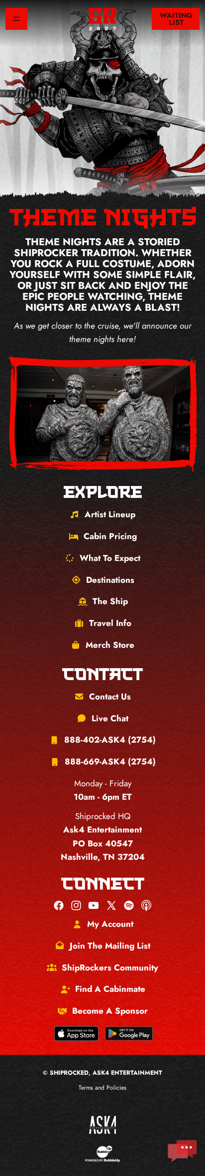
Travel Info (110, 623)
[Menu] (16, 19)
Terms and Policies (102, 1087)
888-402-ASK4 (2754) (110, 740)
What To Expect (110, 558)
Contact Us (110, 696)
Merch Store (110, 645)
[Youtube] (94, 905)
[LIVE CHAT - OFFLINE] (182, 1151)
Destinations (110, 580)
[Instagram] (76, 905)
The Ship (110, 601)
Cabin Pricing (110, 536)
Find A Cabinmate (110, 989)
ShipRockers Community (110, 967)
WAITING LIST (176, 18)
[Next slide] (179, 414)
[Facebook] (59, 905)
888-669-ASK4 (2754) (110, 761)
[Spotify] (129, 905)
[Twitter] (111, 905)
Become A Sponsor (110, 1011)
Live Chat (110, 718)
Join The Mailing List (110, 946)
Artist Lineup (110, 514)
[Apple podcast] (146, 905)
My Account (110, 924)
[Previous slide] (26, 414)
